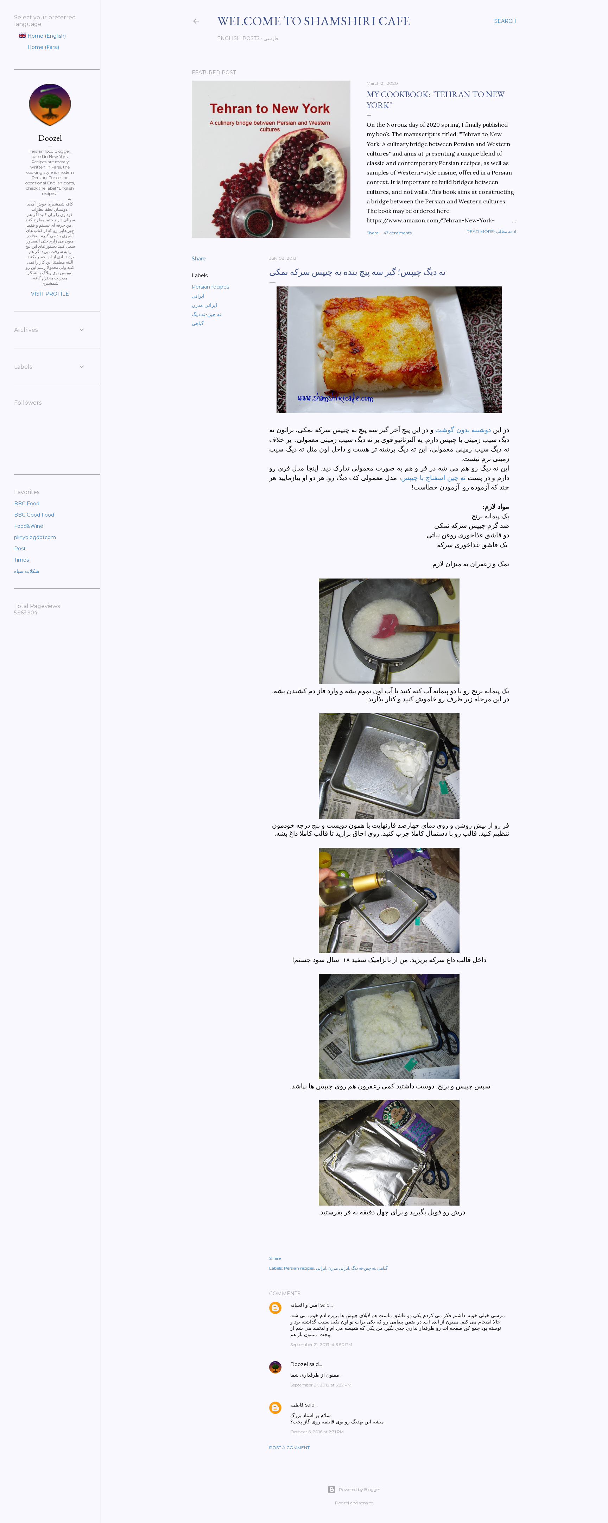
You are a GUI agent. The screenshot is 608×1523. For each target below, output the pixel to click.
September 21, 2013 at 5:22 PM (321, 1385)
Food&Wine (28, 526)
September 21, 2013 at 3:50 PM (321, 1344)
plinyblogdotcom (35, 537)
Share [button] (372, 232)
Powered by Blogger (359, 1489)
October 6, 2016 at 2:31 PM (317, 1431)
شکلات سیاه (26, 571)
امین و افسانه (304, 1305)
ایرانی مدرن (204, 305)
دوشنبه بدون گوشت (463, 430)
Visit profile (50, 294)
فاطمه (297, 1405)
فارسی (271, 38)
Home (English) (46, 36)
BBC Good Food (34, 515)
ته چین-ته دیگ (206, 314)
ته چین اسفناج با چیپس (433, 477)
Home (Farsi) (42, 47)
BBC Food (26, 503)
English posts (238, 38)
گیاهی (198, 323)
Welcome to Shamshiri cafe (313, 21)
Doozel (299, 1364)
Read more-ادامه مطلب (491, 231)
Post (20, 548)
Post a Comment (289, 1447)
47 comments (398, 232)
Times (21, 560)
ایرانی (198, 296)
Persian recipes (210, 287)
